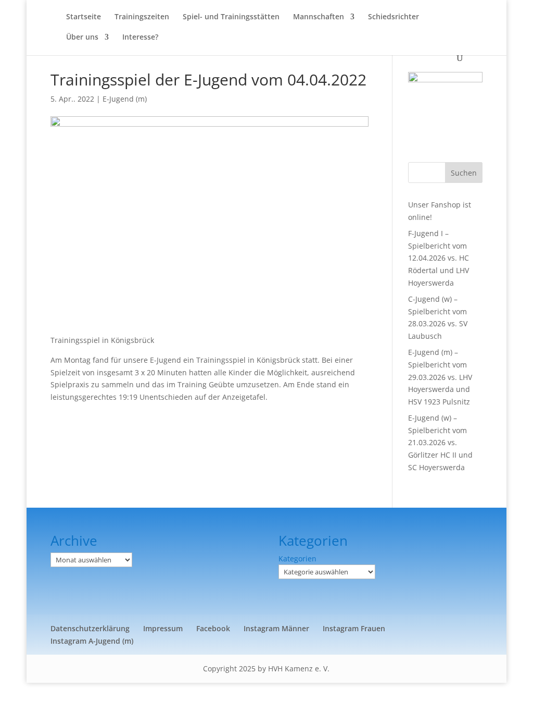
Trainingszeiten (142, 17)
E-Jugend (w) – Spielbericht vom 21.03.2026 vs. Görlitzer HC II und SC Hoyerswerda (440, 442)
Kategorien (297, 558)
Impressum (163, 628)
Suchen (464, 173)
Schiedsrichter (393, 17)
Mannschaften (318, 17)
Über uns (82, 37)
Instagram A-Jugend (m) (91, 641)
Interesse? (140, 37)
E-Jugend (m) (125, 99)
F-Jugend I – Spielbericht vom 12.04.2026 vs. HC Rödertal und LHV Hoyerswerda (438, 258)
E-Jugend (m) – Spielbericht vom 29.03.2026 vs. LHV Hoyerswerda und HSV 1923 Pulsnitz (440, 377)
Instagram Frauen (354, 628)
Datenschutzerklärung (90, 628)
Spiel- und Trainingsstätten (231, 17)
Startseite (83, 17)
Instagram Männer (276, 628)
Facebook (213, 628)
